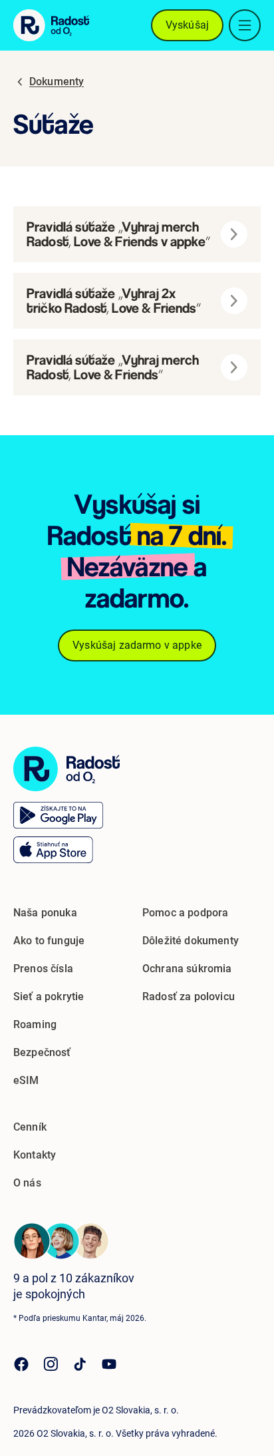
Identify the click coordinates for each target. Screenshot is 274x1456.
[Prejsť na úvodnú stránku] (66, 769)
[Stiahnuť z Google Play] (58, 815)
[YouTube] (109, 1364)
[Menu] (245, 25)
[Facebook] (21, 1364)
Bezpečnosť (42, 1052)
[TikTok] (80, 1364)
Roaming (35, 1024)
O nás (27, 1183)
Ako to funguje (48, 940)
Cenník (30, 1127)
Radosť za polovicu (188, 996)
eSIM (26, 1080)
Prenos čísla (43, 968)
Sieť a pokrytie (48, 996)
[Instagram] (51, 1364)
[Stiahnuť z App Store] (53, 849)
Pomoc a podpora (185, 912)
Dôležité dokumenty (190, 940)
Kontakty (34, 1155)
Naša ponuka (45, 912)
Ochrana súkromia (187, 968)
